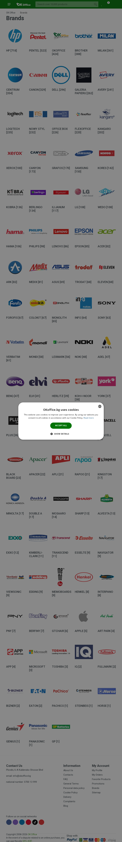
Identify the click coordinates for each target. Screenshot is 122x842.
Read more (89, 417)
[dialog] (61, 421)
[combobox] (99, 406)
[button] (61, 434)
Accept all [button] (61, 425)
